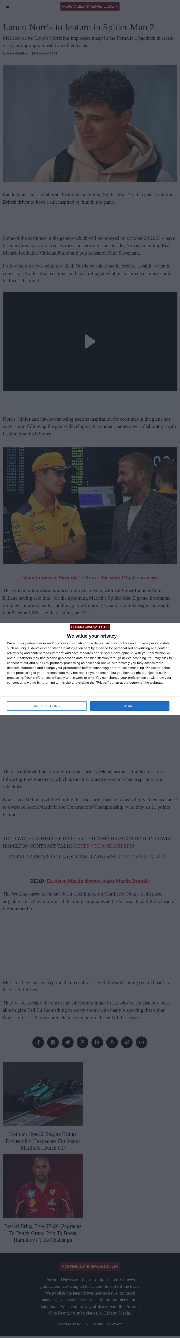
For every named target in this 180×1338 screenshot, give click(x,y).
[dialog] (90, 669)
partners (31, 643)
